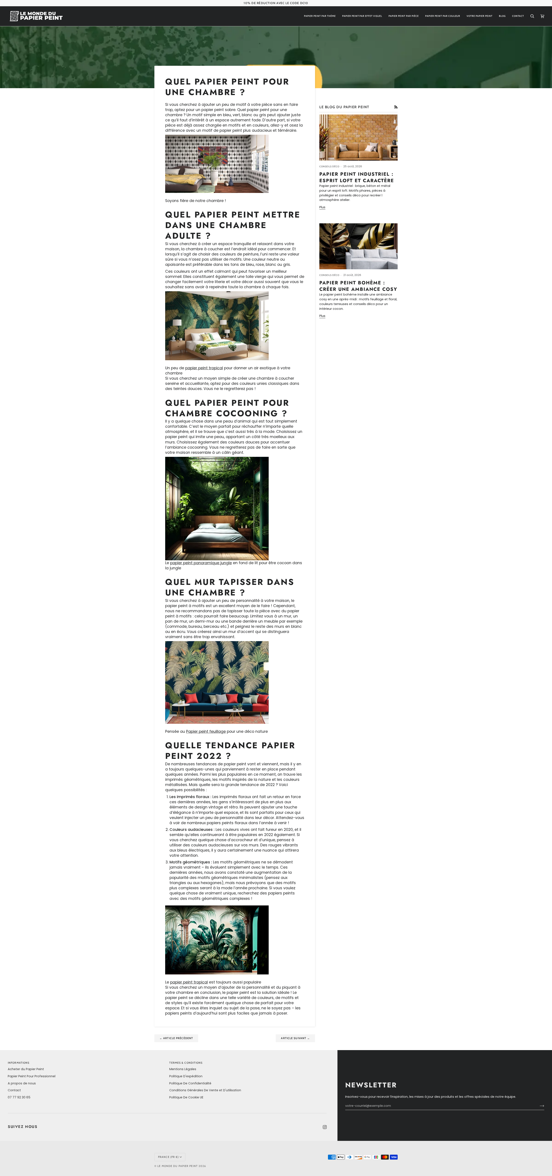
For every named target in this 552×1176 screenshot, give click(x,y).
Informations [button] (18, 1062)
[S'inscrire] (538, 1105)
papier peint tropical (204, 368)
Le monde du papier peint (177, 1166)
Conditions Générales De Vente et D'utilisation (205, 1090)
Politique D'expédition (185, 1076)
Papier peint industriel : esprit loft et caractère (356, 177)
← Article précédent (176, 1038)
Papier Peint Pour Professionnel (31, 1076)
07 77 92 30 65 (19, 1097)
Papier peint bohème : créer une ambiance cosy (358, 286)
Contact (14, 1090)
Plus (322, 207)
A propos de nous (22, 1083)
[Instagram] (325, 1127)
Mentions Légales (182, 1069)
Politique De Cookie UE (186, 1097)
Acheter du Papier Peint (26, 1069)
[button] (320, 16)
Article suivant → (295, 1038)
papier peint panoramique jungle (201, 562)
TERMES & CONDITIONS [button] (185, 1062)
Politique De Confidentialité (190, 1083)
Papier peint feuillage (206, 731)
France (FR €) (168, 1157)
